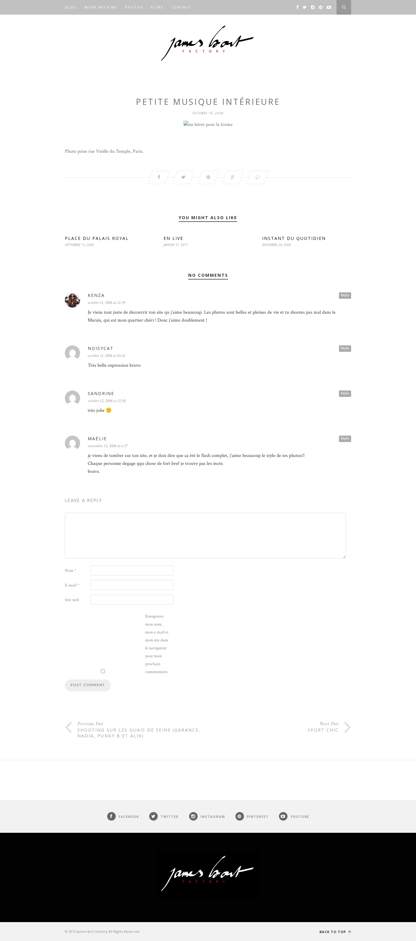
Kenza (96, 295)
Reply (345, 295)
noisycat (101, 348)
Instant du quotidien (294, 238)
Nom (70, 570)
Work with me (101, 7)
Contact (181, 7)
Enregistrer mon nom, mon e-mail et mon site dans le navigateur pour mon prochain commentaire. (156, 644)
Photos (134, 7)
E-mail (72, 585)
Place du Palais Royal (97, 238)
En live (173, 238)
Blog (71, 7)
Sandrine (101, 393)
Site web (72, 600)
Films (157, 7)
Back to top (333, 931)
